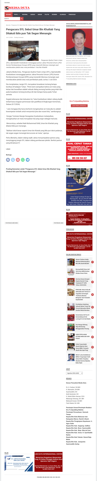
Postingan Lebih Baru (12, 223)
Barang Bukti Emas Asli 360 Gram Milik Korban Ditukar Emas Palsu (83, 271)
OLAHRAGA (63, 14)
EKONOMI (54, 14)
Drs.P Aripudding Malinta (79, 101)
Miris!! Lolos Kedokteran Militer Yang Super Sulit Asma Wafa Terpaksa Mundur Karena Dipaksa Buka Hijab (83, 359)
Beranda (7, 2)
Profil (16, 14)
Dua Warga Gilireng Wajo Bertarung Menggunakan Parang (82, 326)
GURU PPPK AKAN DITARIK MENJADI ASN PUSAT (83, 336)
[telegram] (28, 160)
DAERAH (33, 14)
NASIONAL (25, 14)
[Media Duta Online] (17, 8)
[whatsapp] (23, 160)
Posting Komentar (18, 37)
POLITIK (47, 14)
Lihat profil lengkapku (79, 105)
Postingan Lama (58, 223)
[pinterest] (18, 160)
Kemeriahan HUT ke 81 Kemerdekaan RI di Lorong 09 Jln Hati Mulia (83, 317)
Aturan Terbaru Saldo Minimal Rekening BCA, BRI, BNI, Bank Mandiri (83, 261)
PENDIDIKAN (72, 14)
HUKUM (40, 14)
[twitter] (13, 160)
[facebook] (8, 160)
